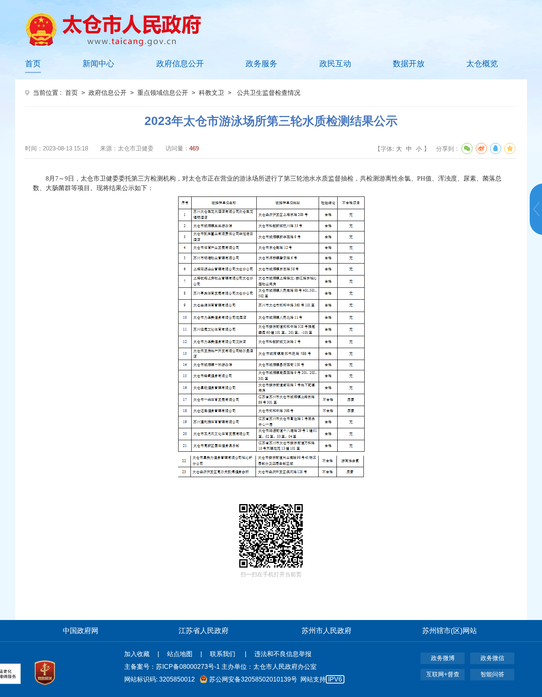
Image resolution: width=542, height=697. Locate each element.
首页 (33, 63)
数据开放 (409, 63)
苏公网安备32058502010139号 (253, 679)
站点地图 (179, 654)
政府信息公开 (180, 63)
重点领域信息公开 (162, 92)
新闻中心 (98, 63)
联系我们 (223, 654)
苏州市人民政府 (327, 631)
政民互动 (335, 63)
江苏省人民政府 (204, 631)
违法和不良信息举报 (282, 654)
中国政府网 (80, 631)
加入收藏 (137, 654)
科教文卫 (211, 92)
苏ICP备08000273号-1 (188, 666)
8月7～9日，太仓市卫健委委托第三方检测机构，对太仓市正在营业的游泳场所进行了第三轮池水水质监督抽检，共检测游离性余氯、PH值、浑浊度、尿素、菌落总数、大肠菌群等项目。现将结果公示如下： (267, 183)
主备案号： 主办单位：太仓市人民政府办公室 (220, 666)
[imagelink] (113, 29)
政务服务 (261, 63)
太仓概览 (482, 63)
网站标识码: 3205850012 (233, 679)
